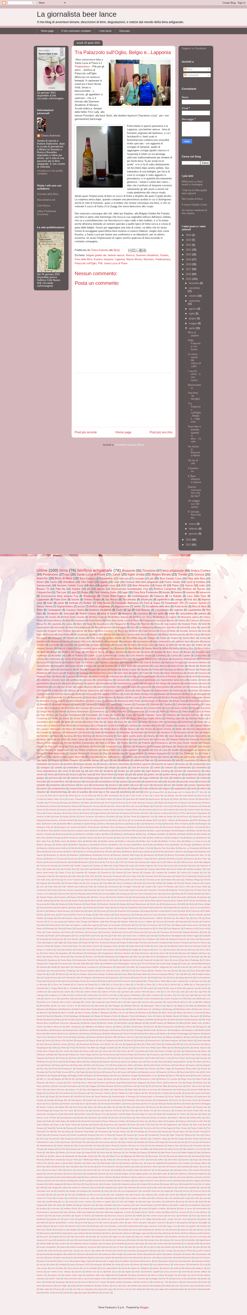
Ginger (75, 943)
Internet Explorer (87, 971)
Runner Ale (132, 1086)
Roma (82, 638)
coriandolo (201, 767)
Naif (139, 1034)
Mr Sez (80, 669)
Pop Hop (44, 1069)
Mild (147, 1023)
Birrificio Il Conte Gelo (171, 841)
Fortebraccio (189, 928)
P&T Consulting (138, 1051)
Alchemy (97, 803)
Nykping (129, 1044)
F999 (162, 711)
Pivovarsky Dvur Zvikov (123, 1065)
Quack (99, 1072)
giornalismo (43, 683)
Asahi (127, 694)
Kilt (152, 978)
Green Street (49, 953)
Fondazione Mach (105, 928)
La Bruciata (42, 984)
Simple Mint (63, 1107)
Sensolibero (116, 1104)
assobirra (42, 641)
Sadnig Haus (177, 1086)
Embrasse (139, 915)
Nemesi (92, 1037)
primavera (70, 785)
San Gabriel (170, 624)
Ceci (205, 872)
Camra (131, 866)
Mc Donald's (70, 1019)
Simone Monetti (77, 753)
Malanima (41, 1009)
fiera (92, 585)
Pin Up (186, 1062)
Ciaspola (43, 883)
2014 (189, 539)
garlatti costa (108, 585)
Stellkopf (74, 1121)
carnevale (113, 641)
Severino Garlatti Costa (70, 585)
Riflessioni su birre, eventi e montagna (192, 183)
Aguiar (166, 799)
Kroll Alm (114, 981)
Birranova (191, 838)
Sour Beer (130, 1110)
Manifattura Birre (183, 1009)
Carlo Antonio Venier (140, 655)
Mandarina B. (146, 1009)
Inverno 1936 (120, 971)
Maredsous (143, 1013)
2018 (189, 264)
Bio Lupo (133, 697)
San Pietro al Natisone (86, 750)
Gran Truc (158, 950)
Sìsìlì (153, 1125)
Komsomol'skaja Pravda (75, 981)
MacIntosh (86, 1006)
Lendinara (78, 995)
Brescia (130, 255)
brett (194, 676)
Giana (192, 939)
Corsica (54, 890)
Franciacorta (138, 932)
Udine (42, 570)
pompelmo (55, 785)
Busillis (74, 862)
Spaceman (41, 1114)
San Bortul (50, 1093)
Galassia (159, 596)
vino (204, 687)
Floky (60, 928)
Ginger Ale (86, 943)
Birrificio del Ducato (194, 588)
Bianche (82, 834)
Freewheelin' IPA (174, 603)
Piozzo (191, 669)
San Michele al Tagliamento (55, 750)
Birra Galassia (88, 578)
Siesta (188, 1104)
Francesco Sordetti (110, 932)
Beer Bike (181, 827)
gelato (140, 774)
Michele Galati (90, 1023)
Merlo (173, 1019)
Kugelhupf (138, 981)
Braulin (161, 855)
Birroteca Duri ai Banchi (52, 701)
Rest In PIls (174, 1075)
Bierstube (131, 834)
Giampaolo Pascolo (177, 939)
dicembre (194, 283)
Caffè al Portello (74, 655)
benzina (104, 764)
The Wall (50, 1131)
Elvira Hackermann (122, 915)
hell (64, 778)
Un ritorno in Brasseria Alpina (194, 451)
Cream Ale (123, 708)
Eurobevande (137, 711)
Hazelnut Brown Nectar (56, 957)
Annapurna (125, 813)
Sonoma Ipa (82, 1110)
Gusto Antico (159, 953)
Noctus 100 (60, 1040)
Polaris (203, 669)
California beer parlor (189, 862)
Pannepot (123, 739)
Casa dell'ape (124, 869)
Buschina (63, 862)
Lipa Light (189, 995)
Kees (134, 722)
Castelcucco (106, 872)
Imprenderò (121, 967)
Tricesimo (149, 570)
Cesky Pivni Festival (184, 876)
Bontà (150, 851)
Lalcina (204, 988)
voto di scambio (80, 792)
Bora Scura (173, 652)
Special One (100, 1114)
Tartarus (70, 1128)
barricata (132, 676)
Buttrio (77, 704)
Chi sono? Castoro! (72, 880)
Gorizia (199, 574)
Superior (96, 1125)
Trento (156, 673)
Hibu (205, 957)
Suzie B (143, 1125)
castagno (45, 767)
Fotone (67, 932)
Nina (189, 1037)
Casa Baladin (94, 869)
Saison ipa (57, 673)
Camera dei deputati (49, 866)
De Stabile (178, 901)
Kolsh (58, 981)
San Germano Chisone (101, 1093)
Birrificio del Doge (71, 652)
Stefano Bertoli (114, 638)
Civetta (149, 883)
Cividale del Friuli (173, 883)
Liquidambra (194, 609)
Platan (140, 1065)
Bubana (190, 859)
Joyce (110, 722)
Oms (131, 1048)
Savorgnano (76, 1100)
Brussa (187, 652)
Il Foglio (50, 963)
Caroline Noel (70, 869)
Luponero (145, 1002)
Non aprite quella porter (130, 736)
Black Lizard (99, 848)
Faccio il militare (145, 922)
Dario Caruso (100, 897)
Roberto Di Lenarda (168, 1079)
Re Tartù (206, 1072)
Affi (180, 645)
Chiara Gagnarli (107, 880)
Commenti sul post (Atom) (129, 444)
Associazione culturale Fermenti (60, 820)
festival (61, 774)
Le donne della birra (135, 634)
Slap (105, 753)
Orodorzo (42, 739)
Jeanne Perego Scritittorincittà (104, 974)
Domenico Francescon (184, 659)
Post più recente (86, 432)
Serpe (138, 1104)
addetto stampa (91, 760)
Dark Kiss (124, 897)
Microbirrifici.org (124, 1023)
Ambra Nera (76, 810)
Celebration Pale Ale (46, 876)
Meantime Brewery (110, 1019)
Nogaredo (81, 1040)
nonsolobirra (186, 613)
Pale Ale (60, 588)
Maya (58, 1019)
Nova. (73, 1044)
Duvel (111, 911)
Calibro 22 (93, 655)
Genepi (86, 939)
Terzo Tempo (181, 1128)
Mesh (181, 1019)
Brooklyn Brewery (89, 859)
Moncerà (150, 1027)
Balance (80, 824)
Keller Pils (157, 722)
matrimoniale (191, 683)
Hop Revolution (102, 960)
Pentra (155, 669)
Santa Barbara (101, 1096)
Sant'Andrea (64, 1096)
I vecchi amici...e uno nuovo (194, 376)
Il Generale (63, 963)
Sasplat (40, 1100)
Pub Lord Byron (56, 746)
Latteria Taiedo (90, 992)
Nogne (92, 1040)
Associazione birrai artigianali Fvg (95, 648)
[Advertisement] (123, 400)
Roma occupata (56, 1083)
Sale (85, 1090)
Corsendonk (42, 890)
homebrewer (106, 683)
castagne (127, 641)
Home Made (66, 960)
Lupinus (134, 1002)
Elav (68, 620)
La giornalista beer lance (77, 14)
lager (125, 592)
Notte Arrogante (171, 1040)
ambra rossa (98, 676)
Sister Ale (111, 1107)
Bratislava (74, 855)
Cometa (100, 887)
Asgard (195, 816)
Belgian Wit (169, 831)
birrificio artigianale (94, 570)
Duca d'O (45, 662)
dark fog (80, 771)
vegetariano (180, 788)
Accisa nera (147, 645)
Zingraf (55, 760)
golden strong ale (172, 774)
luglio (192, 313)
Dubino (90, 911)
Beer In (189, 694)
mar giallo (158, 613)
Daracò (73, 897)
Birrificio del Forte (202, 845)
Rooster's (101, 1083)
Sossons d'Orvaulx (113, 1110)
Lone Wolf (182, 999)
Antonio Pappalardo (198, 813)
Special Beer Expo (82, 1114)
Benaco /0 (42, 697)
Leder (191, 992)
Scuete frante (191, 1100)
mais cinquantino (162, 641)
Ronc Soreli (72, 1083)
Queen (124, 1072)
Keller (145, 722)
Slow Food (95, 638)
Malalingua (202, 1006)
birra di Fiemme (168, 676)
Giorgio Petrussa (140, 943)
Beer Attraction (141, 585)
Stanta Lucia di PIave (46, 1118)
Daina (207, 894)
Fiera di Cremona (150, 925)
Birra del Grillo (140, 838)
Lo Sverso (123, 999)
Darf (168, 708)
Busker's (84, 862)
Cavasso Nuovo (75, 609)
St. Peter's (181, 1114)
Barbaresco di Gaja (153, 824)
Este (59, 918)
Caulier (186, 655)
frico (133, 627)
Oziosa (124, 1051)
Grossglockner (107, 953)
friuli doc (192, 599)
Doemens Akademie (147, 255)
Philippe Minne (75, 1062)
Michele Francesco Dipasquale (66, 1023)
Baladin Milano (66, 824)
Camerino (66, 866)
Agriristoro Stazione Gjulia (117, 690)
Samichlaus (181, 1090)
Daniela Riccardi (123, 659)
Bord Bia (160, 851)
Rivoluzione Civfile (128, 1079)
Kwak (200, 722)
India (175, 967)
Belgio (84, 592)
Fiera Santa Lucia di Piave (196, 711)
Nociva (49, 1040)
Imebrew (43, 967)
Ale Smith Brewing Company (141, 803)
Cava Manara (133, 872)
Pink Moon (197, 1062)
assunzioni (190, 760)
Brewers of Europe (55, 859)
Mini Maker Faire (194, 1023)
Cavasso (195, 872)
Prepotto (110, 1069)
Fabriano (89, 662)
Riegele (57, 1079)
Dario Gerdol (181, 708)
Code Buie (53, 887)
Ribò (128, 746)
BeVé (142, 827)
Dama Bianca (54, 620)
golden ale (153, 774)
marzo (193, 523)
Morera (85, 1030)
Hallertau (194, 953)
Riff (66, 1079)
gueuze (91, 683)
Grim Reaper (77, 953)
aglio (106, 760)
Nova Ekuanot (46, 1044)
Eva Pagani (123, 918)
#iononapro (173, 792)
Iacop (175, 960)
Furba (129, 715)
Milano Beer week (46, 669)
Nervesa (68, 736)
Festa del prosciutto (112, 925)
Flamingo (50, 928)
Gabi (152, 936)
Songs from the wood (63, 1110)
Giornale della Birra (47, 194)
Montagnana (201, 1027)
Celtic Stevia (103, 876)
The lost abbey (64, 1131)
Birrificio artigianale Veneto (196, 697)
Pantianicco (155, 1055)
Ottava (105, 1051)
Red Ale (145, 624)
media (203, 778)
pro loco (84, 785)
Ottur (114, 1051)
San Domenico (80, 1093)
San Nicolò (149, 1093)
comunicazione (104, 680)
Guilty (137, 953)
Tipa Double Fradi (197, 1131)
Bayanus (123, 827)
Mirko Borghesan (73, 1027)
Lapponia (120, 259)
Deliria (52, 904)
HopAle (115, 960)
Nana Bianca (150, 1034)
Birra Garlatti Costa (170, 578)
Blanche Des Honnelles (164, 848)
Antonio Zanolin (45, 648)
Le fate (157, 992)
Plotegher (57, 638)
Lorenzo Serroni (197, 603)
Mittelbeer (89, 1027)
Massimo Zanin (146, 1016)
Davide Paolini (78, 901)
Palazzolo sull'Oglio (85, 263)
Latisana (132, 725)
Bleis (205, 848)
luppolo (104, 582)
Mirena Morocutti (54, 1027)
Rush (142, 1086)
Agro (188, 645)
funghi (121, 774)
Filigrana (179, 925)
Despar (123, 904)
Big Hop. (143, 834)
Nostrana (141, 1040)
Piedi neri (150, 1062)
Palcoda (61, 1055)
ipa (67, 574)
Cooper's (149, 887)
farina (51, 774)
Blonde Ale (134, 652)
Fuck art (77, 936)
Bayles (133, 827)
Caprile (49, 869)
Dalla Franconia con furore (194, 345)
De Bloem (92, 901)
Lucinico (87, 1002)
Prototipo (41, 1072)
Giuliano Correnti (61, 946)
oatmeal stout (182, 641)
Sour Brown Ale (146, 1110)
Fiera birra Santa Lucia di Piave (122, 620)
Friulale (51, 936)
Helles (181, 620)
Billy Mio (173, 834)
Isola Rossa (196, 971)
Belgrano (182, 831)
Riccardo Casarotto (201, 1075)
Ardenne (102, 816)
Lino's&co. (168, 995)
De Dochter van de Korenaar (113, 901)
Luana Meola (196, 999)
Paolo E (188, 1055)
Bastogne (203, 824)
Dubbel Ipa (79, 911)
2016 (189, 274)
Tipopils (151, 638)
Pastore (51, 1058)
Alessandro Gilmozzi (70, 806)
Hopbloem (127, 960)
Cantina (170, 866)
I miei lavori (105, 30)
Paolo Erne (60, 599)
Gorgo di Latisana (45, 950)
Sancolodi (68, 613)
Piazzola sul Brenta (174, 669)
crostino (193, 680)
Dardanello (85, 897)
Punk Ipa (73, 746)
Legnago (41, 995)
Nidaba (169, 1037)
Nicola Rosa (157, 1037)
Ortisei (76, 1051)
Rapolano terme (148, 1072)
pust (136, 785)
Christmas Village (192, 880)
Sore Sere (122, 673)
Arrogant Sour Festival (59, 631)
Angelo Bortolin (100, 813)
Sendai (104, 1104)
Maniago (169, 1009)
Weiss (58, 676)
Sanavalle (176, 1093)
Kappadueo (114, 978)
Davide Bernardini (179, 897)
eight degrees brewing (157, 771)
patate (80, 687)
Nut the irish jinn (115, 1044)
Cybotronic (166, 894)
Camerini (108, 655)
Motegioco (189, 1030)
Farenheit (183, 922)
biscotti (184, 676)
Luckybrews (143, 666)
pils (152, 578)
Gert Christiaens (149, 939)
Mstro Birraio (51, 1034)
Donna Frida (118, 907)
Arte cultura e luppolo (108, 694)
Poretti (55, 1069)
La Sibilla (185, 984)
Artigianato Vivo (147, 816)
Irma (176, 971)
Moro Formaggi (136, 1030)
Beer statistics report (80, 831)
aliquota (125, 760)
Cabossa (142, 862)
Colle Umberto (68, 887)
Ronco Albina (87, 1083)
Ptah (50, 1072)
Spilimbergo (118, 753)
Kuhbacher (187, 722)
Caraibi (102, 704)
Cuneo (155, 894)
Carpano (127, 704)
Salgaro (71, 673)
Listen (80, 999)
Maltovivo (95, 729)
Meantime (93, 1019)
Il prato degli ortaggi (168, 963)
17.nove (40, 796)
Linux (179, 995)
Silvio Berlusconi (56, 753)
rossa (193, 627)
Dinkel (192, 904)
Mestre (203, 666)
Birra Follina (204, 648)
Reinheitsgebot (103, 1075)
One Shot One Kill (144, 1048)
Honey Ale (74, 666)
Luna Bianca (160, 666)
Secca (48, 1104)
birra (63, 570)
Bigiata (154, 834)
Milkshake (171, 1023)
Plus (149, 1065)
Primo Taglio (165, 1069)
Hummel (156, 960)
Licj (118, 995)
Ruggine (93, 1086)
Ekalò (182, 911)
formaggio (121, 627)
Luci (65, 1002)
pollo (99, 687)
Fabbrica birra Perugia (78, 922)
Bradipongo (90, 596)
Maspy (97, 1016)
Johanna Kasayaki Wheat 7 (163, 974)
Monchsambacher (166, 1027)
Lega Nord (202, 992)
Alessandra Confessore (177, 803)
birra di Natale (109, 613)
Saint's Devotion (57, 1090)
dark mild (94, 771)
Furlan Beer (117, 936)
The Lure (61, 592)
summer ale (180, 687)
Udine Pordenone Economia (46, 213)
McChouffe (42, 732)
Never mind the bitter (130, 1037)
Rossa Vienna (44, 606)
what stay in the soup (104, 792)
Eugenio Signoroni (73, 918)
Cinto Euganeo (92, 883)
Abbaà (191, 796)
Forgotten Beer (131, 662)
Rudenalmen (72, 1086)
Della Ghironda (75, 904)
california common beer (52, 680)
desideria (108, 771)
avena (203, 760)
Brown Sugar (144, 859)
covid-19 (66, 771)
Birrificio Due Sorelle (148, 841)
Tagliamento (172, 1125)
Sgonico (202, 750)
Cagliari (153, 862)
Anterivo (136, 813)
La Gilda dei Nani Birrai (59, 725)
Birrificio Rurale (170, 697)
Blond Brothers (77, 701)
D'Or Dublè (188, 894)
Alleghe (146, 806)
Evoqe (152, 711)
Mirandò (86, 732)
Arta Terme (131, 816)
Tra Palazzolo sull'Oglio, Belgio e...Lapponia (194, 412)
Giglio (60, 943)
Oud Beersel (95, 739)
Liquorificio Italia (67, 999)
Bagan (204, 820)
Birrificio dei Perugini (182, 845)
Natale (114, 669)
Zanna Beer (189, 638)
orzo (54, 687)
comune (169, 767)
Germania (133, 939)
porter (61, 603)
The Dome (184, 753)
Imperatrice (65, 967)
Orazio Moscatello (197, 736)
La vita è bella (124, 666)
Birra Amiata (202, 834)
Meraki (191, 666)
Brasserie (128, 570)
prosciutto (54, 645)
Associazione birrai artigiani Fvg (59, 596)
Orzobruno (52, 613)
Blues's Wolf (71, 851)
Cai (161, 862)
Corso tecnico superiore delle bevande (78, 890)
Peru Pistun (180, 1058)
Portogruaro (66, 1069)
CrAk (111, 708)
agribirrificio (163, 599)
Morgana (106, 1030)
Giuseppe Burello (165, 620)
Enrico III (165, 915)
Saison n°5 (74, 1090)
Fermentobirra (54, 925)
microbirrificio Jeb (59, 781)
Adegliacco (91, 799)
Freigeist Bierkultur (190, 932)
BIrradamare (183, 820)
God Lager (159, 946)
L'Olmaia (151, 981)
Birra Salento (88, 838)
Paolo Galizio (201, 1055)
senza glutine (163, 687)
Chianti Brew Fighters (114, 596)
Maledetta (66, 1009)
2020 (189, 254)
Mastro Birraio (134, 259)
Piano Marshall (92, 1062)
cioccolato (59, 627)
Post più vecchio (161, 432)
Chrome (206, 880)
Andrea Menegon (54, 813)
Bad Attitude (135, 648)
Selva (57, 1104)
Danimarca (62, 897)
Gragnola (146, 950)
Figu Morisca (47, 715)
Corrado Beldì (201, 887)
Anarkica (149, 810)
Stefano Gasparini (157, 753)
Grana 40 (160, 585)
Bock (147, 652)
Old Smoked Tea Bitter (85, 1048)
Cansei (160, 866)
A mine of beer (142, 796)
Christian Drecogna (172, 880)
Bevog (72, 834)
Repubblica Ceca (149, 1075)
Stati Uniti (118, 1118)
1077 (197, 792)
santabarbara (58, 788)
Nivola (197, 1037)
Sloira (128, 1107)
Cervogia (140, 704)
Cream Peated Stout (198, 890)
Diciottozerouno (170, 904)
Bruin (155, 859)
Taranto (59, 1128)
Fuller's (88, 936)
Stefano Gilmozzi (178, 1118)
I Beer (166, 960)
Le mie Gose (170, 992)
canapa (179, 599)
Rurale (180, 746)
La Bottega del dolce (198, 981)
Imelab (54, 967)
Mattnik (50, 1019)
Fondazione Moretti (125, 928)
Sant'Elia (78, 1096)
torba (124, 788)
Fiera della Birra (83, 259)
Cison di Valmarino (125, 883)
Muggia (92, 669)
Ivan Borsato (143, 609)
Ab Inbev (132, 645)
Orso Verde (64, 1051)
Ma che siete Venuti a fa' (65, 1006)
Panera (110, 739)
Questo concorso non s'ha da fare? (194, 491)
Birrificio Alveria (107, 841)
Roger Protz (186, 1079)
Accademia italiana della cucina (51, 799)
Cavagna (147, 872)
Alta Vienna (164, 806)
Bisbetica (44, 848)
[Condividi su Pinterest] (144, 250)
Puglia (82, 1072)
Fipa (61, 715)
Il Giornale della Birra (80, 963)
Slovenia (167, 1107)
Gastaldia (44, 939)
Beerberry (106, 831)
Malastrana (53, 1009)
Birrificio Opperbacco (80, 845)
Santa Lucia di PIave (115, 263)
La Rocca (160, 984)
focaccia (74, 774)
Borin (181, 851)
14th (205, 792)
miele (172, 613)
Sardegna (189, 1096)
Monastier (125, 732)
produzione (99, 785)
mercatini (41, 781)
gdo (131, 774)
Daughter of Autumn (158, 897)
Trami (146, 673)
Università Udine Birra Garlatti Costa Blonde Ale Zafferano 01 (88, 757)
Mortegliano (176, 1030)
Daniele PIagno (47, 897)
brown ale (183, 764)
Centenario (117, 876)
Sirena (90, 1107)
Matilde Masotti (172, 1016)
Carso (82, 869)
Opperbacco (103, 624)
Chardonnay (201, 876)
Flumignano (75, 715)
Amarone (64, 810)
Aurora (120, 648)
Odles (54, 1048)
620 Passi (42, 690)
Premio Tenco (96, 1069)
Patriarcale (63, 1058)
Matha (159, 1016)
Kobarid (49, 981)
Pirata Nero (78, 1065)
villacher (41, 792)
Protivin (204, 1069)
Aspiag (40, 820)
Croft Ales (94, 894)
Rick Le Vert (45, 1079)
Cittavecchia (44, 592)
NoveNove (84, 1044)
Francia (125, 932)
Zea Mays (42, 760)
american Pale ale (144, 760)
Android (86, 813)
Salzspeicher (167, 1090)
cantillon (74, 680)
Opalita (144, 669)
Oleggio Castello (106, 1048)
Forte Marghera (173, 928)
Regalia (54, 1075)
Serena (128, 1104)
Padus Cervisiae (165, 1051)
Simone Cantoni (47, 1107)
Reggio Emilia (77, 1075)
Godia (55, 718)
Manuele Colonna (202, 1009)
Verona (153, 757)
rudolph (179, 785)
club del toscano (140, 767)
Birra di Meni (63, 578)
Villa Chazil (87, 582)
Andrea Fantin (194, 810)
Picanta (117, 1062)
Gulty (122, 718)
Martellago (73, 1016)
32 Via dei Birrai (85, 796)
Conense (84, 708)
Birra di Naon (199, 606)
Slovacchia (140, 1107)
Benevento (76, 697)
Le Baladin (175, 596)
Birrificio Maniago (44, 845)
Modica (119, 1027)
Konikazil (93, 981)
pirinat (183, 627)
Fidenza (174, 711)
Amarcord (41, 810)
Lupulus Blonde (173, 1002)
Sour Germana (164, 1110)
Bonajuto (140, 851)
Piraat (66, 1065)
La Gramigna (83, 725)
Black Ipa (123, 631)
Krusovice (126, 981)
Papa (135, 739)
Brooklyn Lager (127, 859)
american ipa (116, 676)
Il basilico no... (193, 470)
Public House (62, 1072)
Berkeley (203, 831)
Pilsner (124, 743)
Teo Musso (111, 599)
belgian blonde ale (86, 764)
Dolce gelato (77, 907)
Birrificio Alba (91, 841)
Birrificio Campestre (165, 588)
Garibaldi (206, 936)
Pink (135, 743)
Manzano (44, 1013)
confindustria (184, 767)
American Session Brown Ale (129, 810)
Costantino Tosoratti (156, 890)
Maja (191, 1006)
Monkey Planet (185, 1027)
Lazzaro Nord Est (142, 992)
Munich (75, 1034)
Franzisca (165, 932)
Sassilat (50, 1100)
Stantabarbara (66, 1118)
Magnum (181, 1006)
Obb (178, 1044)
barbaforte (42, 764)
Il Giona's (194, 620)
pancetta (136, 781)
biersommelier (148, 676)
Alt (154, 806)
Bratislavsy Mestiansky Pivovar (96, 855)
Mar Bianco (130, 729)
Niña (205, 1037)
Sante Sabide (174, 1096)
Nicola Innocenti (104, 736)
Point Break (179, 1065)
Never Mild (112, 1037)
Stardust (80, 1118)
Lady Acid (161, 988)
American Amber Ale (104, 810)
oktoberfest (42, 687)
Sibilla (40, 753)
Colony (40, 659)
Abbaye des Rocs (175, 796)
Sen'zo (83, 1104)
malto (202, 585)
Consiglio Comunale (132, 887)
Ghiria (162, 939)
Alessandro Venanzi (91, 806)
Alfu (105, 806)
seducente (145, 687)
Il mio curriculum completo (76, 30)
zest (137, 792)
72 (130, 796)
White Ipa (178, 757)
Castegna (92, 872)
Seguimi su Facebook (194, 48)
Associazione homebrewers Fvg (129, 588)
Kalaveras (100, 978)
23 (57, 796)
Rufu (83, 1086)
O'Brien (148, 1044)
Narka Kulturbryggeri (180, 1034)
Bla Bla (74, 848)
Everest (135, 918)
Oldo (161, 736)
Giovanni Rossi (43, 946)
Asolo (204, 816)
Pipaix (58, 1065)
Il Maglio (88, 666)
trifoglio (135, 788)
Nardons (163, 1034)
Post (189, 69)
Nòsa (139, 1044)
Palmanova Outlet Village (80, 1055)
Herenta (176, 957)
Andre (181, 810)
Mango (158, 1009)
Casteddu (79, 872)
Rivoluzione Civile (148, 1079)
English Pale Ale (117, 711)
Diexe (165, 659)
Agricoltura (130, 799)
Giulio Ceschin (92, 946)
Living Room (92, 999)
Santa (88, 1096)
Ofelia (63, 1048)
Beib (145, 831)
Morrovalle (151, 1030)
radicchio (69, 645)
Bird (191, 834)
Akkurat (201, 799)
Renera (98, 746)
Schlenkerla (116, 1100)
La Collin (102, 984)
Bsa (181, 859)
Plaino (175, 585)
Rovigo (189, 1083)
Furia (106, 936)
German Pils (119, 939)
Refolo (85, 746)
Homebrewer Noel (83, 960)
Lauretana (125, 992)
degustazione (121, 606)
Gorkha (68, 950)
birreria (178, 592)
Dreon (42, 911)
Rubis (39, 1086)
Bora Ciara (95, 701)
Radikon (134, 1072)
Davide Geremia (61, 901)
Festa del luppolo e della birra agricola (81, 925)
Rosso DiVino (156, 1083)
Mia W (204, 1019)
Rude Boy (58, 1086)
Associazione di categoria (89, 820)
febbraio (194, 528)
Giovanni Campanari (160, 943)
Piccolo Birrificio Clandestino (79, 743)
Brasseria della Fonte (129, 701)
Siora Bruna (78, 1107)
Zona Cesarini (70, 760)
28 (64, 796)
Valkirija (129, 757)
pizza (90, 687)
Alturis (204, 806)
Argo (121, 816)
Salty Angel (133, 1090)
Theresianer (103, 1131)
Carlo (58, 869)
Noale (39, 1040)
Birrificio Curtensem (126, 841)
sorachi (82, 645)
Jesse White (127, 974)
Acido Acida (181, 606)
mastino (190, 592)
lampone (108, 259)
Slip (120, 1107)
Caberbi (131, 862)
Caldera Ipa (171, 862)
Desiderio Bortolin (108, 904)
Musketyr (86, 1034)
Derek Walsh (91, 904)
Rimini (40, 582)
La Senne (172, 984)
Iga (129, 609)
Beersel (117, 831)
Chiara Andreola (50, 135)
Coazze (207, 883)
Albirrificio (76, 803)
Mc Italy (82, 1019)
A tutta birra (57, 690)
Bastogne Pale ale (45, 827)
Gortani (79, 950)
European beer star (105, 918)
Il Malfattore (108, 963)
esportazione (194, 771)
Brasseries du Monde (56, 855)
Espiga (50, 918)
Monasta (138, 1027)
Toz (196, 753)
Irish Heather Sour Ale (160, 971)
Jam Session (81, 974)
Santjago (84, 673)
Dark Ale (113, 897)
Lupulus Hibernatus (50, 729)
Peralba (151, 1058)
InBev (132, 967)
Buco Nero (202, 859)
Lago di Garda (175, 988)
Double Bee (157, 907)
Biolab (183, 834)
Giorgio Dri (124, 943)
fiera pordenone (103, 627)
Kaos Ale (122, 722)
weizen (101, 588)
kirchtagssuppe (92, 778)
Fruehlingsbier (64, 936)
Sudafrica (171, 1121)
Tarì (173, 753)
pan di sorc (67, 687)
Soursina (179, 1110)
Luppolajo (157, 1002)
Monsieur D (167, 732)
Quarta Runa (111, 1072)
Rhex (157, 624)
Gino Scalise (100, 943)
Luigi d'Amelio (111, 1002)
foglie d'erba (136, 574)
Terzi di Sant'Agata (164, 1128)
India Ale (185, 967)
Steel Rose (141, 1118)
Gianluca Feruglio (174, 662)
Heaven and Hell (93, 957)
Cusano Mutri (154, 708)
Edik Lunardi (159, 911)
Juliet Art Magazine (84, 978)
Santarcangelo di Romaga (124, 1096)
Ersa (204, 631)
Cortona (121, 890)
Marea (132, 1013)
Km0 (190, 978)
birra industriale (121, 764)
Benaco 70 (43, 588)
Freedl (175, 932)
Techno (113, 1128)
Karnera (126, 978)
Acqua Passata (75, 799)
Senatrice (93, 1104)
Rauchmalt (184, 1072)
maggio (193, 323)
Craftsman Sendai (177, 890)
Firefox (40, 928)
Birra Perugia (55, 838)
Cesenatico (167, 876)
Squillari (169, 1114)
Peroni (203, 739)
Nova (89, 624)
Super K (57, 1125)
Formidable (92, 715)
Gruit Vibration (124, 953)
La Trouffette (72, 988)
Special (67, 1114)
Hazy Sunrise (76, 957)
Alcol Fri (108, 803)
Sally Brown (118, 1090)
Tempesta (124, 1128)
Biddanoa (118, 834)
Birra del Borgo (49, 652)
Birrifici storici (60, 841)
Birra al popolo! (193, 334)
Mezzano (57, 732)
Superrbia (122, 1125)
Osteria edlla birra (91, 1051)
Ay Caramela (136, 820)
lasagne (134, 778)
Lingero (169, 725)
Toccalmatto (129, 599)
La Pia (137, 984)
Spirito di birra (136, 753)
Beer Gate (48, 831)
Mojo (128, 1027)
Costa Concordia (136, 890)
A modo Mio (158, 796)
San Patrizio (163, 1093)
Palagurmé (120, 624)
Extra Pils (197, 918)
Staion (204, 1114)
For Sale (159, 928)
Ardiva (112, 816)
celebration (73, 767)
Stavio (129, 1118)
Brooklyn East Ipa (109, 859)
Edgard (147, 911)
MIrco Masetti (204, 1002)
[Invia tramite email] (130, 250)
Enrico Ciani (152, 915)
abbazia (83, 676)
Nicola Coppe (129, 669)
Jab (71, 974)
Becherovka (154, 827)
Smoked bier (201, 1107)
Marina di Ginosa (194, 1013)
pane (196, 641)
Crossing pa (124, 894)
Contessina (54, 659)
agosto (193, 308)
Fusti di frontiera (152, 662)
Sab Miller (162, 1086)
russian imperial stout (199, 785)
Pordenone (50, 574)
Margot (155, 1013)
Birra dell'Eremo (157, 838)
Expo (39, 634)
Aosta (56, 816)
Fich (137, 925)
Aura (106, 820)
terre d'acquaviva (96, 788)
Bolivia (118, 851)
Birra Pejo (41, 838)
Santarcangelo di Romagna (152, 1096)
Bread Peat (179, 701)
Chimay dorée (124, 880)
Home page (47, 30)
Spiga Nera (131, 1114)
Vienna (165, 757)
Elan (42, 915)
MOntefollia (45, 1006)
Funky (97, 936)
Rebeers (43, 1075)
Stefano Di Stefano (158, 1118)
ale (115, 760)
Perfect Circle (165, 1058)
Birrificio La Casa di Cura (196, 841)
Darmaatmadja (138, 897)
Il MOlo (96, 963)
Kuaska (98, 259)
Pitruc (89, 1065)
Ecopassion (135, 911)
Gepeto (107, 939)
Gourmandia (43, 666)
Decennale (41, 904)
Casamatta (139, 869)
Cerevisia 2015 (151, 876)
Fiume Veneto (172, 582)
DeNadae (203, 901)
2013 (189, 544)
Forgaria (147, 620)
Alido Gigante (142, 690)
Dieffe (183, 904)
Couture (92, 659)
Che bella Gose (44, 880)
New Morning (84, 736)
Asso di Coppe (65, 648)
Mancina (132, 1009)
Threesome (153, 1131)
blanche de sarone (164, 764)
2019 (189, 259)
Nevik (145, 1037)
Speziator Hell (115, 1114)
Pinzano (48, 1065)
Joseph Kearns (51, 978)
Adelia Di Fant (166, 645)
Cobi (42, 887)
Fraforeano (80, 932)
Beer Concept (196, 827)
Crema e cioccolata (45, 894)
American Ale (180, 690)
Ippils (67, 722)
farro (204, 680)
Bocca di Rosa (87, 851)
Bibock (108, 834)
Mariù (48, 1016)
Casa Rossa (109, 869)
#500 (146, 792)
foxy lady (87, 774)
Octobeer (196, 1044)
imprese (75, 778)
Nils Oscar (194, 634)
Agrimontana (154, 799)
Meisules (125, 1019)
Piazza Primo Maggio (48, 743)
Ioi (130, 971)
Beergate (202, 694)
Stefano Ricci (196, 1118)
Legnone (178, 609)
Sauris (53, 582)
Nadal (103, 669)
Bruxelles (56, 655)
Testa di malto (197, 1128)
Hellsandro (164, 957)
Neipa (82, 1037)
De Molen (152, 901)
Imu (99, 666)
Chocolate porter (152, 880)
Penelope (125, 1058)
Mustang (98, 1034)
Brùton (173, 859)
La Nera (126, 984)
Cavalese (160, 872)
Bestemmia (61, 834)
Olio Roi (121, 1048)
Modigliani (110, 732)
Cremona (105, 659)
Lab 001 (140, 988)
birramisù (127, 613)
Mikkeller (138, 1023)
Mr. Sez (195, 732)
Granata (183, 950)
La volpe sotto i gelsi (123, 988)
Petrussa (203, 1058)
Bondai (158, 652)
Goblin (147, 946)
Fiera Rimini (95, 620)
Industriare (41, 971)
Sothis (135, 673)
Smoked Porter (189, 624)
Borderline (107, 578)
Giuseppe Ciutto (110, 946)
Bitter (40, 609)
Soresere (96, 1110)
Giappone (50, 943)
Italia (118, 634)
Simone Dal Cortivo (103, 673)
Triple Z (206, 753)
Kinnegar (172, 722)
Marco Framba (84, 1013)
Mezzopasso (193, 1019)
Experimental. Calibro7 (153, 918)
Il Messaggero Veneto (127, 963)
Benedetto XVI (58, 697)
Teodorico (148, 1128)
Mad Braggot (114, 1006)
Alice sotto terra (133, 806)
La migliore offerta (102, 988)
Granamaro (171, 950)
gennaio (193, 533)
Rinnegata (155, 746)
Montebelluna (43, 1030)
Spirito (160, 1114)
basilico (56, 764)
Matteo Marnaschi (191, 1016)
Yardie (203, 757)
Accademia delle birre (158, 606)
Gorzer (89, 950)
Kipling (181, 978)
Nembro (44, 736)
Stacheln (194, 1114)
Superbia (85, 1125)
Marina (180, 1013)
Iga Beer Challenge (190, 960)
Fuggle (117, 715)
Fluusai (78, 928)
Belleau (192, 831)
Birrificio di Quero (95, 652)
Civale (139, 883)
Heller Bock (150, 957)
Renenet (117, 1075)
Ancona (159, 810)
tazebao (94, 645)
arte (178, 760)
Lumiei (124, 1002)
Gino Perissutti (65, 634)
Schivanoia (102, 1100)
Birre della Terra (44, 841)
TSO (161, 1125)
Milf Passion (158, 1023)
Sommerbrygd (43, 1110)
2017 (189, 269)
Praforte (146, 743)
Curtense (138, 708)
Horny (137, 960)
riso (169, 785)
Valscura (124, 578)
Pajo (179, 1051)
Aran (74, 816)
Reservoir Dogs (114, 746)
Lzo (193, 1002)
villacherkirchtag (58, 792)
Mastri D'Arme (163, 729)
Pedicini (113, 1058)
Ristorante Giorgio (95, 1079)
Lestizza (90, 995)
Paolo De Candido (172, 1055)
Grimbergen (92, 953)
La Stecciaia (198, 984)
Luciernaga (75, 1002)
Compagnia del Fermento (61, 708)
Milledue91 (72, 732)
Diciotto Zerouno (189, 631)
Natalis (206, 732)
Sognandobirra (65, 606)
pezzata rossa (187, 781)
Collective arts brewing (188, 704)
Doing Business (46, 907)
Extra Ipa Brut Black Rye (178, 918)
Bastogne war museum (67, 827)
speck (204, 627)
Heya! (197, 957)
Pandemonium (109, 1055)
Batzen (97, 827)
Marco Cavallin (67, 1013)
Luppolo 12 (183, 725)
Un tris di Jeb (193, 462)
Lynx (186, 1002)
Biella (176, 648)
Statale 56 (106, 1118)
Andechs (171, 810)
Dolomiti (89, 907)
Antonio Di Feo (179, 813)
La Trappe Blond (55, 988)
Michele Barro (43, 1023)
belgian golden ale (96, 255)
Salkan (106, 1090)
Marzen (154, 634)
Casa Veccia (149, 631)
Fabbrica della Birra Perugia (104, 922)
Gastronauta (57, 939)
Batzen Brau (109, 827)
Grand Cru (79, 718)
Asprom (79, 631)
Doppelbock (133, 907)
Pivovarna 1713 (103, 1065)
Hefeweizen (110, 957)
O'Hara (158, 1044)
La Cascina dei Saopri (84, 984)
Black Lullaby (114, 848)
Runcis (120, 1086)
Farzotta (195, 922)
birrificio (99, 641)
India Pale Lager (199, 967)
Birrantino (203, 838)
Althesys (177, 806)
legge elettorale (151, 778)
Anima (113, 813)
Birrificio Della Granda (73, 617)
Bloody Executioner (54, 851)
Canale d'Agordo (146, 866)
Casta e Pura (65, 872)
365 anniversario (111, 796)
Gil (68, 943)
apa (74, 592)
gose (204, 774)
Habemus (182, 953)
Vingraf (174, 638)
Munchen (149, 259)
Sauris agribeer (129, 750)
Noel (71, 1040)
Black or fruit (145, 848)
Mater (179, 729)
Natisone (196, 1034)
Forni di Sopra (152, 603)
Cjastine (167, 704)
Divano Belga (204, 904)
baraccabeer (43, 627)
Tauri (79, 1128)
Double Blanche (174, 907)
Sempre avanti (69, 1104)
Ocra (186, 1044)
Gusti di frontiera (195, 582)
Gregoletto (63, 953)
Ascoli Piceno (183, 816)
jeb (88, 588)
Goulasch (110, 950)
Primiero (152, 1069)
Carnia (174, 655)
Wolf (204, 624)
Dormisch (205, 659)
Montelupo (57, 1030)
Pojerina (192, 1065)
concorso (142, 613)
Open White (161, 1048)
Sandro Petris (109, 750)
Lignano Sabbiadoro (132, 995)
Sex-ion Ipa (149, 1104)
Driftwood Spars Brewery (59, 911)
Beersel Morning (132, 831)
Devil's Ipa (154, 904)
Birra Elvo (188, 648)
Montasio (182, 732)
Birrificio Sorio (163, 845)
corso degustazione (47, 771)
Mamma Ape (119, 1009)
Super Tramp (71, 1125)
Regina (90, 1075)
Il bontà (56, 722)
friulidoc (76, 588)
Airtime (176, 799)
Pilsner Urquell (173, 1062)
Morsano (163, 1030)
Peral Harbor (139, 1058)
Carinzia (114, 704)
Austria (52, 617)
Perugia (192, 1058)
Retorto (70, 638)
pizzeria (203, 781)
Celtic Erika (76, 876)
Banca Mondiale (107, 824)
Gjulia (119, 609)
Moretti (95, 1030)
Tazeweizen (101, 1128)
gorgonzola (191, 774)
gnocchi (57, 683)
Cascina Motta (176, 869)
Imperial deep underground (86, 967)
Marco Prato (177, 666)
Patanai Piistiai (177, 739)
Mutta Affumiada (112, 1034)
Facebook (79, 620)
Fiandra (164, 255)
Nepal (56, 736)
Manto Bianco (111, 729)
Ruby (47, 1086)
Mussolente (179, 634)
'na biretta (186, 792)
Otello (64, 739)
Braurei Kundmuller (176, 855)
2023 (189, 239)
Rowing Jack (201, 1083)
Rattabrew (42, 673)
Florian (69, 928)
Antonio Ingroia (63, 694)
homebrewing (146, 627)
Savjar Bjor (63, 1100)
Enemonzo (98, 711)
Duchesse (101, 911)
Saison (189, 585)
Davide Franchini (201, 708)
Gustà (171, 953)
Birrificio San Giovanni (121, 845)
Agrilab (142, 799)
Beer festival (62, 831)
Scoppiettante (162, 1100)
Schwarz (148, 1100)
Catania (119, 872)
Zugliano (70, 676)
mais (166, 778)
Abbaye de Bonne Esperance (83, 690)
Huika (146, 960)
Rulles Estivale (107, 1086)
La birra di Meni (116, 725)
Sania (42, 1096)
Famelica (171, 922)
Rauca (173, 1072)
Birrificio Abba (76, 841)
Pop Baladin (204, 1065)
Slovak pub (154, 1107)
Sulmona (183, 1121)
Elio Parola (64, 915)
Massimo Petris (111, 1016)
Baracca (121, 824)
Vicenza (202, 673)
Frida (205, 932)
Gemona (171, 715)
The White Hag (134, 638)
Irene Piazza (141, 971)
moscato (89, 781)
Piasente (106, 1062)
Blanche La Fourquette (189, 848)
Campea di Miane (101, 866)
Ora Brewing (176, 1048)
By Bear (95, 862)
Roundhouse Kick (174, 1083)
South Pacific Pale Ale (197, 1110)
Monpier (152, 732)
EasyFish (122, 911)
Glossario (124, 30)
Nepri (101, 1037)
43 (124, 796)
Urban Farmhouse (173, 673)
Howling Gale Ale (175, 718)
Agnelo (119, 799)
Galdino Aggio (192, 936)
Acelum (41, 617)
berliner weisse (116, 255)
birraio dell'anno (82, 641)
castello (58, 767)
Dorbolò (145, 907)
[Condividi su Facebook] (141, 250)
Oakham (169, 1044)
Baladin (162, 694)
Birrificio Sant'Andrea (144, 845)
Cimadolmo (56, 883)
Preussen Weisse (126, 1069)
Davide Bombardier (198, 897)
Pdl (82, 1058)
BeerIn (96, 831)
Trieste (182, 574)
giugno (193, 318)
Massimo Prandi (128, 1016)
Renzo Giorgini (131, 1075)
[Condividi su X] (137, 250)
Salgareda (95, 1090)
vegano (166, 788)
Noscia (130, 1040)
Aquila (66, 816)
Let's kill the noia (105, 995)
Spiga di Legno (146, 1114)
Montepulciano (72, 1030)
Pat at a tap (159, 739)
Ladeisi (150, 988)
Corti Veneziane (107, 890)
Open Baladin (176, 736)
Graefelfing (123, 950)
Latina (77, 992)
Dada (199, 894)
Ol (71, 1048)
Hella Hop (137, 957)
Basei (91, 631)
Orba (187, 1048)
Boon (135, 631)
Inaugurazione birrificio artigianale (154, 967)
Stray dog (144, 1121)
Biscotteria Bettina (59, 848)
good (68, 683)
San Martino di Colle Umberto (128, 1093)
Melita (151, 1019)
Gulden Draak (108, 718)
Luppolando (43, 599)
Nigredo (179, 1037)
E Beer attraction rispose (194, 479)
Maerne (170, 1006)
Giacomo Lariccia (190, 715)
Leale (182, 992)
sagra (133, 687)
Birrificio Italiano (119, 617)
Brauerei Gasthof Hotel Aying (126, 855)
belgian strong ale (60, 641)
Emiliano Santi (73, 662)
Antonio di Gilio (43, 816)
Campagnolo (54, 609)
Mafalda (80, 729)
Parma (145, 739)
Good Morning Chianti (197, 946)
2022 (189, 244)
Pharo (55, 1062)
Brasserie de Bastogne (157, 701)
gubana (79, 683)
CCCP (121, 862)
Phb (100, 263)
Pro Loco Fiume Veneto (185, 743)
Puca (73, 1072)
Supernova (109, 1125)
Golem (181, 946)
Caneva (89, 704)
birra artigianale (173, 570)
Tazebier (88, 1128)
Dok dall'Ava (62, 907)
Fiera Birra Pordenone (146, 592)
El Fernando (194, 911)
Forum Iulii (202, 928)
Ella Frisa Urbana (103, 915)
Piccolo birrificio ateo (133, 1062)
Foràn (39, 932)
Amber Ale (201, 645)
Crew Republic (80, 894)
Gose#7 (99, 950)
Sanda (188, 1093)
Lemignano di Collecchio (59, 995)
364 (98, 796)
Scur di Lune (160, 750)
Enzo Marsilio (197, 915)
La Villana (86, 988)
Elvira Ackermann (79, 711)
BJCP (195, 820)
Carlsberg (161, 655)
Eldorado (51, 915)
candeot (197, 764)
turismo (119, 645)
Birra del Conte (123, 838)
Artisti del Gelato (165, 816)
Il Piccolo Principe (148, 963)
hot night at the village (155, 683)
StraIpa (132, 1121)
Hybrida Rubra (197, 718)
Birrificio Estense (98, 617)
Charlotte (154, 704)
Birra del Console (105, 838)
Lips (38, 999)
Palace (204, 1051)
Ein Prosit (172, 911)
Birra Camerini (106, 631)
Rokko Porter (201, 1079)
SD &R (152, 1086)
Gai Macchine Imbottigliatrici (170, 936)
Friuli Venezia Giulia (105, 592)
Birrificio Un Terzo (142, 617)
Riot (73, 1079)
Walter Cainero (88, 613)
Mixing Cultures (105, 1027)
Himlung (40, 960)
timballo (113, 788)
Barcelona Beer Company (176, 824)
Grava (193, 950)
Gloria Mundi (135, 946)
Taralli (49, 1128)
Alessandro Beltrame (201, 803)
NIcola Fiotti (128, 1034)
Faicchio (159, 922)
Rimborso (141, 746)
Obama (151, 736)
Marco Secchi (119, 1013)
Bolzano (128, 851)
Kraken (104, 981)
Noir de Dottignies (107, 1040)
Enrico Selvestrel (180, 915)
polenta (202, 613)
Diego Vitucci (47, 711)
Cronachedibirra (109, 894)
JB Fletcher (61, 974)
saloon (43, 788)
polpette (41, 785)
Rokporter (41, 1083)
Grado (66, 718)
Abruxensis (202, 796)
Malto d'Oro (106, 1009)
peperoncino (151, 781)
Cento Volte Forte (133, 876)
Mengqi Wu (162, 1019)
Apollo (78, 694)
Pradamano (81, 1069)
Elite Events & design (82, 915)
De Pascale (165, 901)
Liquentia (56, 624)
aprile (192, 328)
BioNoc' (87, 603)
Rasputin (163, 1072)
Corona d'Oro (184, 887)
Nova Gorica (61, 1044)
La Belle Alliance (165, 981)
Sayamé (89, 1100)
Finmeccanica (192, 925)
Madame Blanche (132, 1006)
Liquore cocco (50, 999)
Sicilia (160, 1104)
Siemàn (169, 1104)
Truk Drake (46, 757)
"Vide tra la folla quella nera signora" (194, 192)
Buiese (40, 862)
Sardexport (202, 1096)
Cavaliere (172, 872)
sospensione (76, 788)
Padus (151, 1051)
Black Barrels (116, 652)
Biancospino (95, 834)
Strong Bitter (157, 1121)
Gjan (123, 946)
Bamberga (92, 824)
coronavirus (142, 641)
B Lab (158, 820)
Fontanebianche (144, 928)
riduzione (158, 785)
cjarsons (87, 680)
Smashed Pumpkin (183, 1107)
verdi (193, 788)
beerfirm (68, 764)
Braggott (191, 851)
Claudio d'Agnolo (192, 883)
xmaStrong (125, 792)
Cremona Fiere (63, 894)
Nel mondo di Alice (192, 198)
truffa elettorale (150, 788)
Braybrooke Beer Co (198, 855)
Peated (90, 1058)
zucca (40, 631)
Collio (90, 887)
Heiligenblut (124, 957)
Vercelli (142, 757)
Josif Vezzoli (66, 978)
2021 (189, 249)
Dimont (62, 711)
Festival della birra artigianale (142, 582)
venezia (194, 687)
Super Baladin (43, 1125)
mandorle (191, 778)
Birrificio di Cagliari (166, 617)
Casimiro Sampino (194, 869)
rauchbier (111, 687)
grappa (40, 778)
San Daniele (64, 1093)
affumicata (146, 599)
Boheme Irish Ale (104, 851)
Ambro (88, 810)
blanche (42, 578)
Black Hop (86, 848)
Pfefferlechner (43, 1062)
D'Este (177, 894)
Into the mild (104, 971)
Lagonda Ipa (191, 988)
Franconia (152, 932)
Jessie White (141, 974)
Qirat (91, 1072)
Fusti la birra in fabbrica (136, 936)
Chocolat (138, 880)
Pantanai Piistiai (126, 1055)
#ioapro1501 (158, 792)
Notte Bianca (188, 1040)
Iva (50, 974)
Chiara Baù (201, 655)
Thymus (165, 1131)
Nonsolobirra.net (46, 199)
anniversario (164, 760)
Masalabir (86, 1016)
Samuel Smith (196, 1090)
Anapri (194, 690)
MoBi (98, 732)
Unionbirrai (69, 582)
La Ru (43, 624)
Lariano (67, 992)
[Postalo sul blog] (133, 250)
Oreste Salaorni (200, 1048)
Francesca (93, 932)
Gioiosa (113, 943)
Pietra (160, 1062)
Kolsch (206, 620)
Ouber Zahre (77, 739)
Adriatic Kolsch (105, 799)
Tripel (163, 638)
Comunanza (113, 887)
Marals (55, 1013)
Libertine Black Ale (151, 725)
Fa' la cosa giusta (55, 922)
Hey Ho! (187, 957)
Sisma (100, 1107)
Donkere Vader (103, 907)
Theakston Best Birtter (84, 1131)
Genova (96, 939)
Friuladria (41, 936)
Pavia (193, 739)
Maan (69, 729)
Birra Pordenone (71, 838)
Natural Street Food (59, 1037)
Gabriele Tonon (153, 715)
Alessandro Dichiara (48, 806)
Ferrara (50, 634)
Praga (133, 624)
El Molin (206, 911)
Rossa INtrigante (138, 1083)
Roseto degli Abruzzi (118, 1083)
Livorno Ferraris (108, 999)
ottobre (193, 295)
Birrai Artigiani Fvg (175, 838)
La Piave (148, 984)
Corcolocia (98, 708)
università (205, 592)
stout (116, 582)
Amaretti (52, 810)
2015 (189, 278)
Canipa (121, 655)
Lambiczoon (42, 992)
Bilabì (162, 834)
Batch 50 (86, 827)
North (120, 1040)
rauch (146, 785)
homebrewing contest (128, 683)
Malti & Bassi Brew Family (85, 1009)
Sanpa (52, 1096)
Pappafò (40, 1058)
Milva (181, 1023)
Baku (39, 824)
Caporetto (191, 866)
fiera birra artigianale (80, 627)
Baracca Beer (135, 824)
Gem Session (73, 939)
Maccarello (99, 1006)
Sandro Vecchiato (202, 1093)
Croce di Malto (168, 631)
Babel (137, 694)
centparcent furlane (93, 767)
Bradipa (109, 701)
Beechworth (168, 827)
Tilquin (182, 1131)
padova (124, 781)
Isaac (184, 971)
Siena (179, 1104)
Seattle (175, 750)
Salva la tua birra (149, 1090)
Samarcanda (44, 585)
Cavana (183, 872)
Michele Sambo (106, 1023)
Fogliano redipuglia (109, 662)
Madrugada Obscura (153, 1006)
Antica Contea (200, 570)
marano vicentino (167, 627)
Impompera (107, 967)
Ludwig (98, 1002)
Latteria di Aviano (109, 992)
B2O (123, 585)
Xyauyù (192, 757)
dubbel (137, 771)
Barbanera (175, 694)
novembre (194, 288)
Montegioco (66, 669)
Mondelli (139, 732)
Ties (174, 1131)
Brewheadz (73, 859)
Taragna (40, 1128)
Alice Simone (116, 806)
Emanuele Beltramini (127, 603)
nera (204, 683)
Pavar (74, 1058)
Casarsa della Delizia (157, 869)
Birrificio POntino (100, 845)
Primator (141, 1069)
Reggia (64, 1075)
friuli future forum (105, 774)
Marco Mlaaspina (102, 1013)
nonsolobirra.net (107, 781)
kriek (50, 603)
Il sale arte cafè (188, 963)
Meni (79, 624)
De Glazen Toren (136, 901)
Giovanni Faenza (199, 943)
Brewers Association (199, 701)
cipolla (123, 767)
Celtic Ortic (89, 876)
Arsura (89, 694)
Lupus (69, 624)
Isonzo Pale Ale (94, 722)
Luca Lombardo (52, 1002)
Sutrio (133, 1125)
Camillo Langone (81, 866)
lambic (137, 606)
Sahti (191, 746)
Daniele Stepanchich (147, 659)
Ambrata (73, 603)
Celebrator (63, 876)
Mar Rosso (146, 729)
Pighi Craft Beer (107, 743)
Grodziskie (82, 634)
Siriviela (94, 753)
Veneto (190, 673)
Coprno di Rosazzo (165, 887)
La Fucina (114, 984)
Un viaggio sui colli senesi (194, 503)
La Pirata (98, 725)
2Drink (71, 796)
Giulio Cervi (78, 946)
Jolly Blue (183, 974)
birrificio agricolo (142, 764)
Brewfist (44, 704)
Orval (53, 739)
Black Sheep (130, 848)
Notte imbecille (203, 1040)
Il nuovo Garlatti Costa (194, 204)
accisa (203, 638)
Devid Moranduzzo (138, 904)
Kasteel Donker (140, 978)
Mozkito (201, 1030)
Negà (74, 1037)
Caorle (181, 866)
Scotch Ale (177, 1100)
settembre (194, 300)
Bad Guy (148, 694)
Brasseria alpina (190, 617)
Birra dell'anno (150, 697)
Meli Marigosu (139, 1019)
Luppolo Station (202, 725)
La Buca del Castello (60, 984)
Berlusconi (107, 697)
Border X (171, 851)
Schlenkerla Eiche (133, 1100)
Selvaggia (188, 750)
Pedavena (102, 1058)
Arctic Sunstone (87, 816)
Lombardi (135, 999)
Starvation (92, 1118)
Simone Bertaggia (202, 1104)
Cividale (159, 883)
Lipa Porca (202, 995)
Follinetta (89, 928)
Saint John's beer (194, 1086)
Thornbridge (139, 1131)
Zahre (116, 574)
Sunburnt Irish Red (198, 1121)
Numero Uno (98, 1044)
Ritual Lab (111, 1079)
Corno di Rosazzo (73, 659)
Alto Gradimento (191, 806)
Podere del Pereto (162, 1065)
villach (203, 788)
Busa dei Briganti (61, 704)
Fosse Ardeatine (53, 932)
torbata (107, 645)
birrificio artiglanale (99, 606)
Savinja (145, 750)
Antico (147, 813)
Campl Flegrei (119, 866)
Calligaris (206, 862)
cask (208, 764)
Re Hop (196, 1072)
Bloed (39, 851)
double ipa (123, 771)
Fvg (139, 715)
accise (81, 606)
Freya (106, 715)
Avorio (124, 820)
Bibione (121, 697)
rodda (123, 687)
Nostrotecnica (154, 1040)
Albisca (87, 803)
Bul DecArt (51, 862)
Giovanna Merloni (197, 662)
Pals (97, 1055)
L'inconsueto (162, 609)
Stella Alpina (60, 1121)
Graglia (135, 950)
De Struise (190, 901)
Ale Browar (120, 803)
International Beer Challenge (63, 971)
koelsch (108, 778)
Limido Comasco (152, 995)
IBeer (95, 634)
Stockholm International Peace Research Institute (103, 1121)
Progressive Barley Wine (186, 1069)
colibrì (157, 767)
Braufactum (149, 855)
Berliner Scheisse (44, 834)
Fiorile (204, 925)
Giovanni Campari (181, 943)
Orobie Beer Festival (46, 1051)
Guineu (146, 953)
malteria (177, 778)
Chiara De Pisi (90, 880)
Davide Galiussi (43, 901)
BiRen (165, 648)
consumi (121, 680)
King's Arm (161, 978)
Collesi (81, 887)
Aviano (115, 820)
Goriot (59, 950)
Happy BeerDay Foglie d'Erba (146, 718)
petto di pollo (169, 781)
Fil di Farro (166, 925)
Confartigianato (140, 596)
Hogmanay (52, 960)
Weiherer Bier (44, 676)
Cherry (57, 880)
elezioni (178, 771)
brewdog (205, 676)
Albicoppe (63, 803)
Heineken (59, 666)
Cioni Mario (108, 883)
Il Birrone (107, 634)
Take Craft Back (200, 1125)
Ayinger (149, 820)
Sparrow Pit (55, 1114)
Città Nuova (43, 205)
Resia (162, 1075)
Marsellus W (59, 1016)
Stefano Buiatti (92, 599)
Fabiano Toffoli (127, 922)
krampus (120, 778)
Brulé (164, 859)
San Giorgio (204, 746)
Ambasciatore (161, 690)
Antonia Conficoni (161, 813)
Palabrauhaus (82, 66)
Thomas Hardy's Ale (121, 1131)
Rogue (169, 746)
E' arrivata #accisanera (194, 514)
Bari (193, 824)
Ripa (81, 1079)
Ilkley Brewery (204, 963)
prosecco (113, 785)
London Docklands (151, 999)
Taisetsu (185, 1125)
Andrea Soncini (72, 813)
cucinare (139, 578)
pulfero (126, 785)
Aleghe (160, 803)
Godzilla (170, 946)
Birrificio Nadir (62, 845)
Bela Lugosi (155, 831)
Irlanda (78, 722)
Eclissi (57, 662)
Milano (165, 634)
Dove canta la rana (192, 907)
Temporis (136, 1128)
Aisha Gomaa (189, 799)
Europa (89, 918)
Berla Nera (91, 697)
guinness (53, 778)
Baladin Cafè (50, 824)
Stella (49, 1121)
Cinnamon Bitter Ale (73, 883)
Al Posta (52, 803)
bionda (166, 592)
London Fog (168, 999)
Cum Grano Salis (141, 894)
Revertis (186, 1075)
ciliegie (112, 767)
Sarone (75, 599)
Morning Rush (119, 1030)
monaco (77, 781)
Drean (207, 907)
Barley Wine (151, 648)
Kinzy (172, 978)
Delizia (62, 904)
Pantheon (142, 1055)
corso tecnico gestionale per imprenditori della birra (157, 680)
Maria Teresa (167, 1013)
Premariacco (161, 743)
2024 (189, 235)
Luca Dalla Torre (196, 596)
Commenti (192, 75)
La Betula (180, 981)
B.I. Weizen (170, 820)
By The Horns (109, 862)
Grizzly (92, 718)
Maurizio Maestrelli (197, 729)
